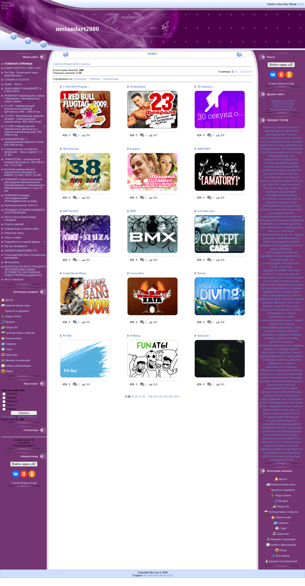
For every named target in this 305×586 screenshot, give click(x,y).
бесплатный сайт (153, 575)
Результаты (8, 416)
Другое (9, 299)
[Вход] (43, 44)
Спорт (9, 349)
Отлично (12, 393)
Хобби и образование (18, 365)
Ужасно (11, 408)
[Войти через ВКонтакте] (15, 474)
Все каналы (83, 63)
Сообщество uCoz (283, 103)
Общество (11, 327)
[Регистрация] (28, 41)
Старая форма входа (24, 482)
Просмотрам (110, 78)
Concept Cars (205, 211)
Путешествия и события (20, 332)
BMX (133, 211)
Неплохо (12, 401)
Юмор (9, 371)
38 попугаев (71, 148)
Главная (58, 63)
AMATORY (203, 148)
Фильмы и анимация (17, 360)
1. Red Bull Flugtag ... (76, 86)
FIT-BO (67, 335)
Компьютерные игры (17, 305)
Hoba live (203, 335)
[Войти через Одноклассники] (32, 474)
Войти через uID (24, 464)
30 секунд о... (205, 86)
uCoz (170, 575)
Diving (201, 273)
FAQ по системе (283, 106)
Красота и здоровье (17, 310)
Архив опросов (26, 416)
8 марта (135, 148)
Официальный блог (283, 100)
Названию (80, 78)
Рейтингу (95, 78)
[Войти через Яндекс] (23, 474)
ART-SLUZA (70, 211)
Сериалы (10, 343)
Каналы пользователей (283, 561)
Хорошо (11, 397)
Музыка (10, 321)
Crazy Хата (137, 273)
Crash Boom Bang (74, 273)
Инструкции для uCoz (283, 109)
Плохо (11, 405)
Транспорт (11, 354)
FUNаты (135, 335)
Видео (69, 63)
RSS (301, 4)
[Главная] (13, 36)
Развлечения (13, 338)
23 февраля (137, 86)
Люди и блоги (13, 316)
